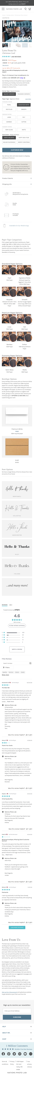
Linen (9, 117)
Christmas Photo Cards (21, 15)
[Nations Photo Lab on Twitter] (14, 1053)
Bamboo (9, 122)
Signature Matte (23, 105)
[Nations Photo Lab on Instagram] (19, 1053)
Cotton (23, 122)
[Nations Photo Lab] (14, 9)
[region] (13, 633)
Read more (10, 701)
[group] (5, 45)
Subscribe (17, 1017)
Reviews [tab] (4, 605)
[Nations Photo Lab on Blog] (30, 1053)
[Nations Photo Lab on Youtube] (25, 1053)
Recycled (9, 109)
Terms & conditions (5, 1063)
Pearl (9, 105)
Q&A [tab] (10, 605)
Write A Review (17, 649)
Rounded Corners (24, 94)
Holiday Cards (10, 15)
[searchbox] (15, 663)
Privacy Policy (12, 1063)
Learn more (28, 99)
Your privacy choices (29, 1064)
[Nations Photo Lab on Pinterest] (8, 1053)
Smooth (23, 109)
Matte (24, 130)
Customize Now (17, 150)
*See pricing (5, 65)
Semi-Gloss (9, 130)
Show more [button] (5, 675)
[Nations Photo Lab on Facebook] (3, 1053)
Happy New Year (24, 137)
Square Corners (9, 94)
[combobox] (25, 9)
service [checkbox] (11, 672)
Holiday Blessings (9, 142)
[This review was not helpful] (30, 735)
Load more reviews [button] (17, 927)
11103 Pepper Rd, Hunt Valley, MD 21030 (20, 1065)
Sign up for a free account (9, 992)
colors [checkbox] (17, 672)
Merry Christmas (24, 142)
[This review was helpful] (26, 735)
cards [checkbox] (22, 672)
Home (3, 15)
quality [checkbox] (5, 672)
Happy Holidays (9, 137)
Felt (23, 117)
